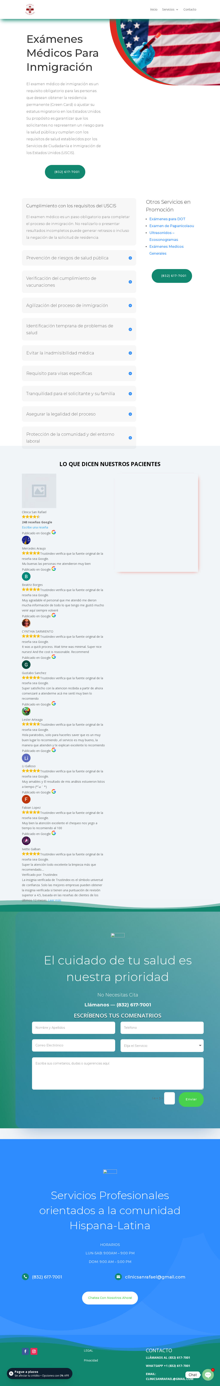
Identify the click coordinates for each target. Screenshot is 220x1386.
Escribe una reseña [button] (35, 527)
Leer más (54, 900)
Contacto (189, 9)
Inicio (153, 9)
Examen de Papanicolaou (171, 226)
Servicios (168, 9)
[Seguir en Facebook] (25, 1351)
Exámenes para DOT (167, 219)
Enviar (191, 1099)
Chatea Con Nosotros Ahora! (110, 1298)
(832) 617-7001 (67, 172)
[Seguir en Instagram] (34, 1351)
